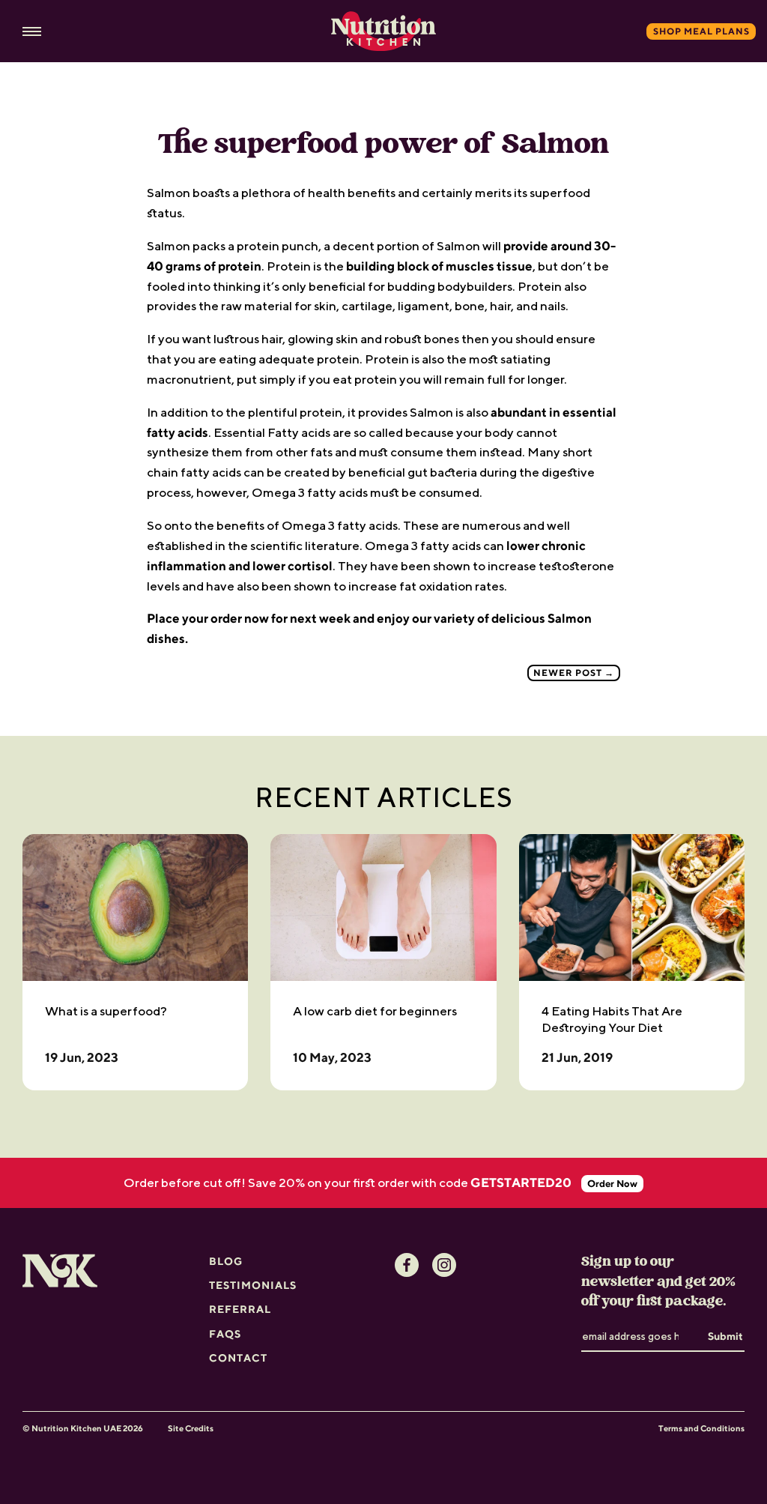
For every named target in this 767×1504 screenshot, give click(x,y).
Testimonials (253, 1285)
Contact (238, 1358)
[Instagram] (444, 1265)
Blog (226, 1261)
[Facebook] (407, 1265)
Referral (240, 1309)
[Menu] (31, 31)
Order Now (612, 1183)
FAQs (225, 1334)
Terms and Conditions (701, 1428)
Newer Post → (573, 672)
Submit (725, 1336)
